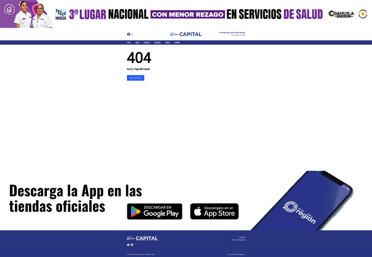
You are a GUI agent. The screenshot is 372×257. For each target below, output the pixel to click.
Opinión (177, 42)
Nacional (147, 42)
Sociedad (157, 42)
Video (137, 42)
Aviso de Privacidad (238, 240)
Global (167, 42)
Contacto (242, 237)
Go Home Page (136, 78)
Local (129, 42)
